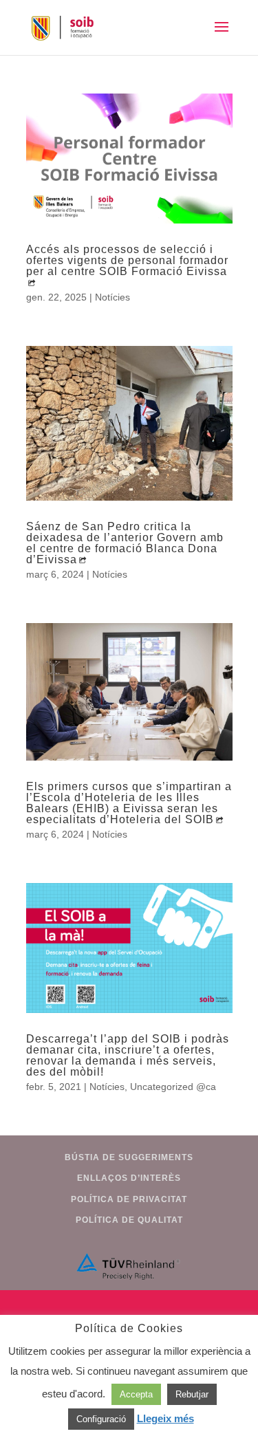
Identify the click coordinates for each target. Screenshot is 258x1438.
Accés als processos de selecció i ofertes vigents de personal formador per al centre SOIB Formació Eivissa (127, 260)
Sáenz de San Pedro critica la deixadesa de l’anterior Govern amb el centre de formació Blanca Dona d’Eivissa (125, 543)
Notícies (112, 297)
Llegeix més (165, 1418)
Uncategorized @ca (173, 1086)
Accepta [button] (136, 1394)
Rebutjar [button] (191, 1394)
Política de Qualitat (129, 1220)
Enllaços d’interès (129, 1178)
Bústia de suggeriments (129, 1157)
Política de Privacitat (129, 1199)
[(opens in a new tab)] (129, 159)
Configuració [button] (101, 1419)
